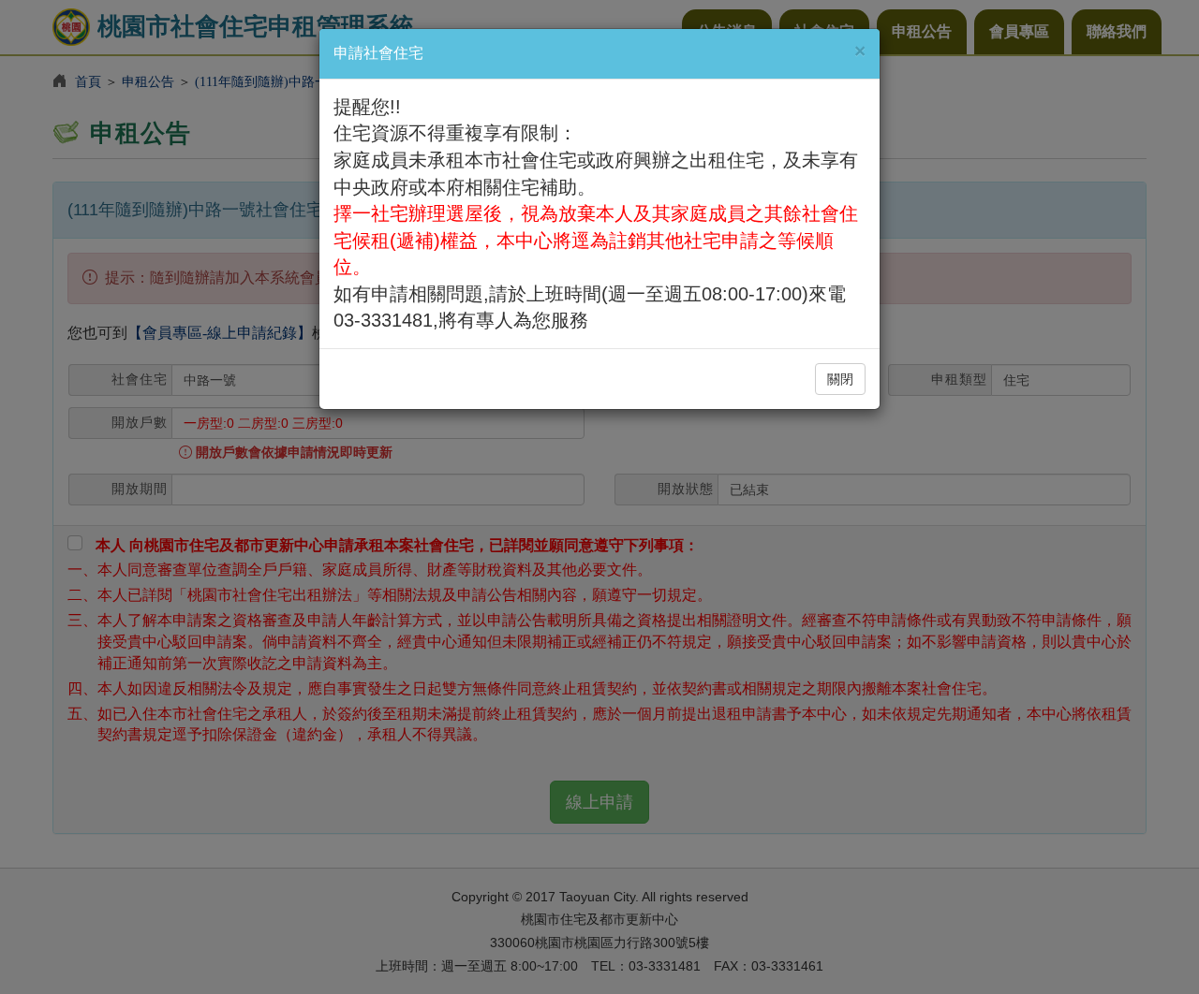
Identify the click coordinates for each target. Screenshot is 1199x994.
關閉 (840, 379)
